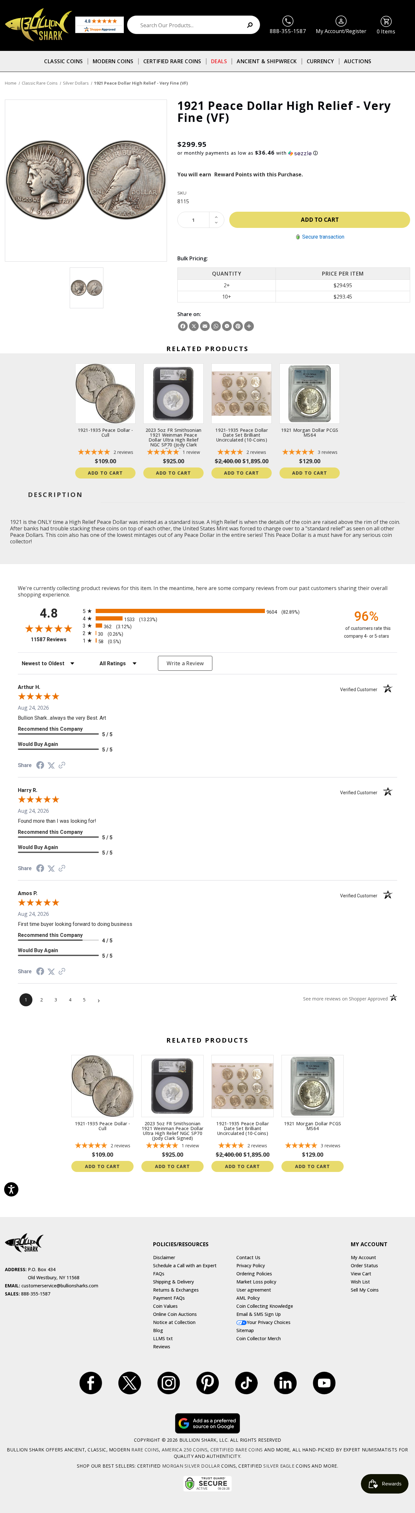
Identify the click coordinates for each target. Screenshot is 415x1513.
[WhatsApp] (215, 326)
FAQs (158, 1274)
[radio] (207, 611)
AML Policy (248, 1298)
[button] (293, 153)
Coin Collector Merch (258, 1338)
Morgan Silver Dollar (191, 1466)
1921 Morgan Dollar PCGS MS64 (309, 432)
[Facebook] (182, 326)
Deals (219, 61)
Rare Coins (145, 1450)
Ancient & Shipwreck (267, 61)
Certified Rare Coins (172, 61)
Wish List (360, 1282)
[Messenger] (226, 326)
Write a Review (185, 663)
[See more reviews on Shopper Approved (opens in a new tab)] (61, 765)
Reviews (161, 1346)
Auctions (358, 61)
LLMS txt (163, 1338)
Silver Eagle (278, 1466)
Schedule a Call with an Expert (185, 1265)
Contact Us (248, 1257)
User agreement (253, 1290)
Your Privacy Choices (268, 1322)
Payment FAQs (169, 1298)
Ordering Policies (254, 1274)
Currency (320, 61)
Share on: (189, 314)
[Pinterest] (237, 326)
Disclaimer (164, 1257)
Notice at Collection (174, 1322)
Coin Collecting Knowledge (264, 1306)
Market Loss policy (256, 1282)
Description (55, 494)
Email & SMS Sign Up (258, 1314)
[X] (193, 326)
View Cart (361, 1274)
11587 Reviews (55, 639)
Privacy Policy (250, 1265)
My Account (363, 1257)
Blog (158, 1330)
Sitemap (245, 1330)
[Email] (204, 326)
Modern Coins (113, 61)
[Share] (249, 326)
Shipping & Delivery (173, 1282)
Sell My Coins (365, 1290)
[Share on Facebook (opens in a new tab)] (40, 765)
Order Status (364, 1265)
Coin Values (165, 1306)
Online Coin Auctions (175, 1314)
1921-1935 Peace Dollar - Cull (105, 432)
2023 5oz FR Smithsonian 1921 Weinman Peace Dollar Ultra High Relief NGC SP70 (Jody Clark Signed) (174, 440)
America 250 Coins (185, 1450)
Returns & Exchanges (176, 1290)
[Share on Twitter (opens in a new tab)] (51, 765)
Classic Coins (63, 61)
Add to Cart (105, 473)
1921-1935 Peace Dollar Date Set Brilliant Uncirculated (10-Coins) (241, 435)
